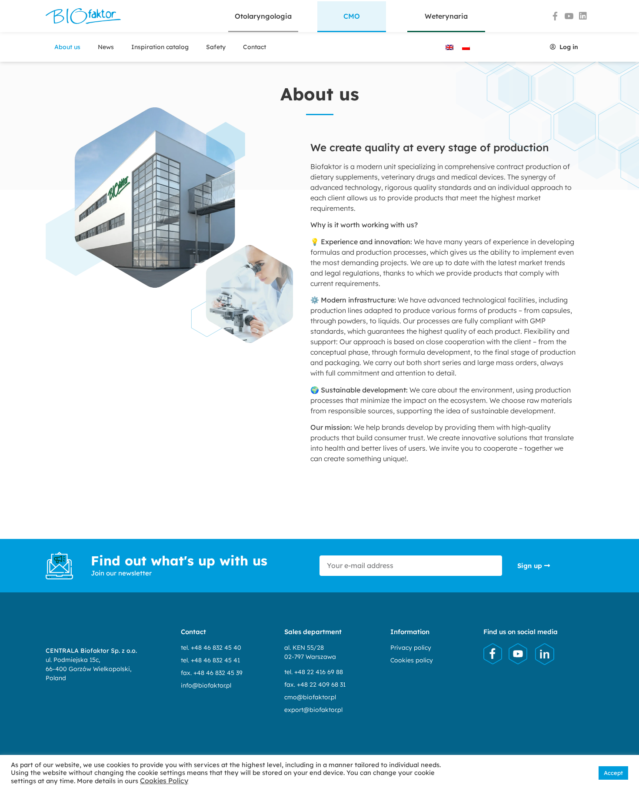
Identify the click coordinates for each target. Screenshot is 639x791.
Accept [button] (613, 772)
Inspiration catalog (160, 47)
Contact (254, 47)
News (106, 47)
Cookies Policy (164, 780)
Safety (216, 47)
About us (67, 47)
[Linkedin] (583, 16)
